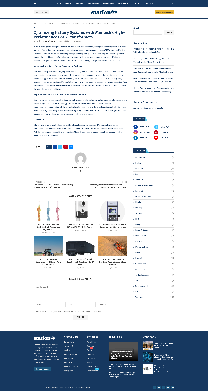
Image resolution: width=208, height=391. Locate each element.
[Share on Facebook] (55, 147)
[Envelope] (172, 387)
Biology (154, 163)
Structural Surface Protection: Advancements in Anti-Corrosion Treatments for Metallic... (164, 369)
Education (90, 354)
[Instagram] (163, 387)
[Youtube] (168, 387)
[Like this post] (49, 147)
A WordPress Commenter (143, 108)
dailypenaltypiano (48, 41)
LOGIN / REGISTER (41, 12)
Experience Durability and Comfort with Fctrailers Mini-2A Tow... (80, 262)
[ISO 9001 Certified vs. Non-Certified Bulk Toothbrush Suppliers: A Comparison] (48, 211)
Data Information (70, 354)
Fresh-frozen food (154, 196)
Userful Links (71, 337)
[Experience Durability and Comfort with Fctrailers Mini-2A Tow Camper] (80, 246)
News (154, 252)
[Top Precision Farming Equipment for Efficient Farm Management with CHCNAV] (48, 246)
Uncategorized (48, 23)
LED (154, 219)
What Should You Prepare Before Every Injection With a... (164, 345)
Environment (92, 358)
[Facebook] (154, 387)
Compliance (68, 358)
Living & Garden (93, 3)
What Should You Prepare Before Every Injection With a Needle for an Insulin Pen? (122, 366)
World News (91, 342)
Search (136, 28)
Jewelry (154, 213)
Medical (154, 241)
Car (154, 174)
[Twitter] (159, 387)
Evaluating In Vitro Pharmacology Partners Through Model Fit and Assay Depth (122, 375)
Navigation (160, 108)
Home (58, 3)
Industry (154, 208)
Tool (154, 280)
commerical (154, 180)
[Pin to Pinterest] (65, 147)
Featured (68, 3)
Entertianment (92, 370)
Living (154, 224)
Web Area (79, 3)
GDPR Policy (68, 362)
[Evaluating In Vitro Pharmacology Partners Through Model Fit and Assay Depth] (148, 357)
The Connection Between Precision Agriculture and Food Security (112, 262)
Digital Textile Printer (154, 185)
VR (154, 292)
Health (137, 3)
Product (154, 258)
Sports (89, 362)
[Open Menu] (35, 3)
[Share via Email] (71, 147)
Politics (89, 350)
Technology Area (124, 3)
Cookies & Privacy (71, 366)
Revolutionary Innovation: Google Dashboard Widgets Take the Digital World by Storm (122, 355)
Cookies (67, 350)
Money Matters (108, 3)
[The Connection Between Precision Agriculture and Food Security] (112, 246)
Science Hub (148, 3)
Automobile (154, 157)
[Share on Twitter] (60, 147)
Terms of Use (69, 346)
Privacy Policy (69, 342)
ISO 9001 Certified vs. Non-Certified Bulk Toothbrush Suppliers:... (48, 227)
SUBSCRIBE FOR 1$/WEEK (164, 12)
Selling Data (68, 370)
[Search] (173, 4)
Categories (92, 337)
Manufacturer (154, 236)
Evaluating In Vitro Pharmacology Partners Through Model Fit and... (163, 357)
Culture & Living (92, 366)
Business (154, 168)
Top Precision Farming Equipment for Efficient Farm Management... (48, 262)
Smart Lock (154, 269)
